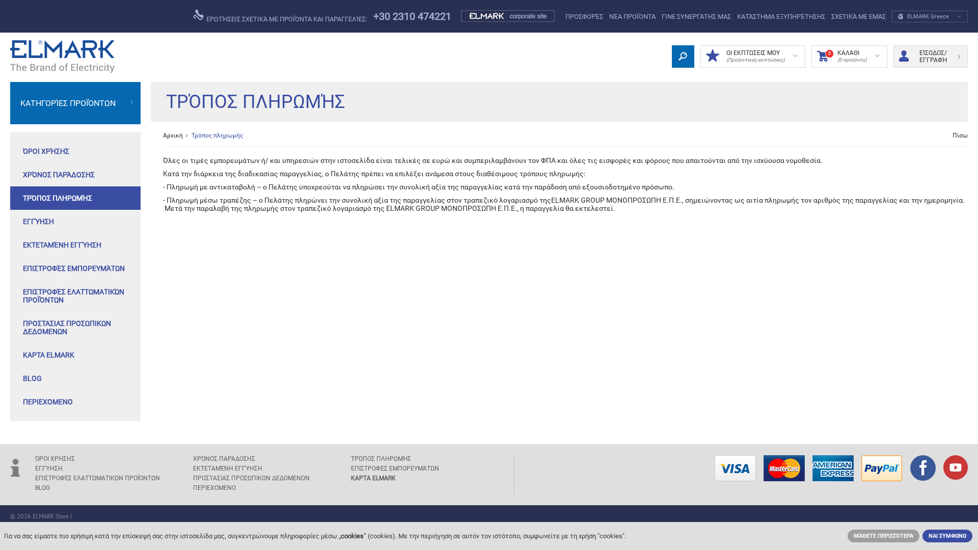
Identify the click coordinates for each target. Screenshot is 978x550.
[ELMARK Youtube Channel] (955, 468)
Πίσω (960, 135)
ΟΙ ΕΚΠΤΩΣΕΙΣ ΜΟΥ (755, 56)
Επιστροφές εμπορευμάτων (74, 268)
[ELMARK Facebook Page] (923, 469)
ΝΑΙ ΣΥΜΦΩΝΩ (947, 536)
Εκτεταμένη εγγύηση (62, 245)
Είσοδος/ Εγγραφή (933, 56)
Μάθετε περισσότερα (883, 536)
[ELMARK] (62, 56)
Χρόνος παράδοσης (59, 175)
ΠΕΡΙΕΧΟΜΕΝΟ (48, 402)
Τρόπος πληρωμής (57, 198)
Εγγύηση (38, 221)
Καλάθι (847, 56)
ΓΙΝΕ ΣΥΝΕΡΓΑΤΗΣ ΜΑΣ (696, 16)
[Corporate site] (508, 16)
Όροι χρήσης (46, 151)
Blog (32, 378)
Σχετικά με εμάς (858, 16)
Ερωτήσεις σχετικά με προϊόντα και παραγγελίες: (286, 19)
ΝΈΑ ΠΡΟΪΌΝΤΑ (632, 16)
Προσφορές (584, 16)
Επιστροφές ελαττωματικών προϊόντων (73, 296)
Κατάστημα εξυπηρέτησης (781, 16)
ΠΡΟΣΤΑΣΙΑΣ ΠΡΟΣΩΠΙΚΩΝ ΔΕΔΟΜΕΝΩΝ (67, 327)
